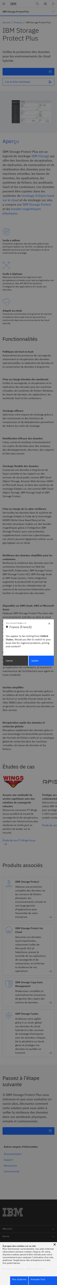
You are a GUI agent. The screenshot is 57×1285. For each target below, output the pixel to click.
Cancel (9, 660)
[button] (55, 1244)
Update (35, 660)
